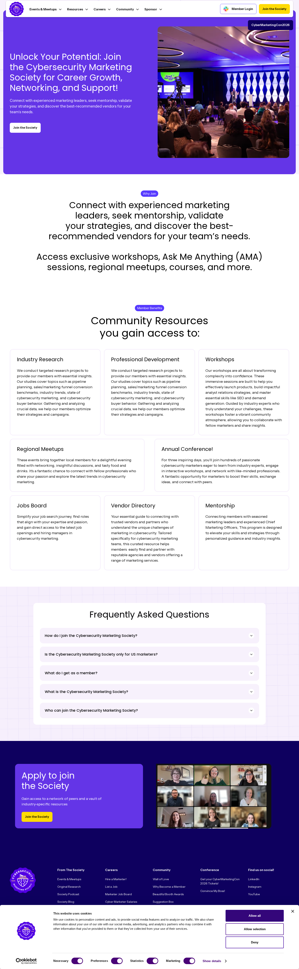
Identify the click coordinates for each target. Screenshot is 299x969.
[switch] (117, 961)
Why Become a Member (169, 887)
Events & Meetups (69, 879)
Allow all (255, 915)
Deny (254, 942)
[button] (45, 8)
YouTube (254, 894)
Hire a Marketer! (116, 879)
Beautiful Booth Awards (168, 894)
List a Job (111, 887)
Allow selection (255, 929)
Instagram (254, 887)
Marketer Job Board (118, 894)
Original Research (69, 887)
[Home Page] (16, 9)
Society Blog (65, 902)
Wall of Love (161, 879)
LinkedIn (253, 879)
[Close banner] (292, 911)
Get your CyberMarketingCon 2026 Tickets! (220, 881)
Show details (212, 961)
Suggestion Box (163, 902)
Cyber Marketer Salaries (121, 902)
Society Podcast (68, 894)
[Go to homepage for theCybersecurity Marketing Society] (23, 880)
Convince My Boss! (212, 891)
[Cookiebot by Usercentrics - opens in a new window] (26, 961)
